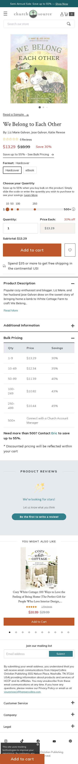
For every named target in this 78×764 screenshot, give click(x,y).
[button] (40, 107)
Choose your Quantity (18, 183)
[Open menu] (5, 13)
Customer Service (16, 703)
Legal (7, 726)
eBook (30, 170)
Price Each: (48, 219)
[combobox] (39, 24)
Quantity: (10, 219)
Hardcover (12, 170)
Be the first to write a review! (39, 516)
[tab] (9, 632)
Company (10, 715)
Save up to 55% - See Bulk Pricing (26, 154)
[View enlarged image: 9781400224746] (39, 68)
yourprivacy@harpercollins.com (22, 691)
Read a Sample (13, 114)
